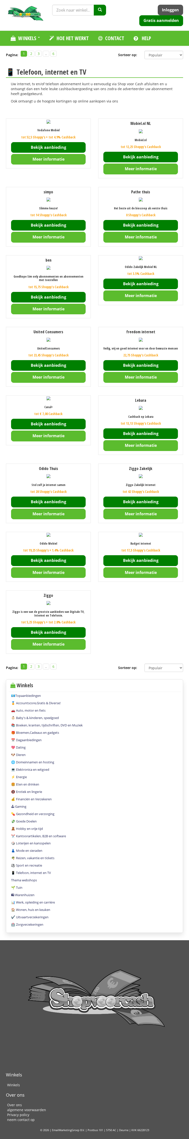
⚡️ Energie (19, 777)
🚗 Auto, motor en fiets (28, 710)
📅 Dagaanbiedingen (26, 740)
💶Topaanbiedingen (26, 695)
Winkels (13, 1085)
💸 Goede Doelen (24, 821)
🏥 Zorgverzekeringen (27, 924)
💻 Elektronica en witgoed (30, 769)
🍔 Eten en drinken (25, 784)
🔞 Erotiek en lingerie (26, 791)
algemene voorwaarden (26, 1109)
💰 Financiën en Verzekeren (31, 799)
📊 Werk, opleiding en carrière (33, 902)
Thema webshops (24, 880)
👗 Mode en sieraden (26, 850)
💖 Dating (18, 747)
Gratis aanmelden (161, 20)
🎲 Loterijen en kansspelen (31, 843)
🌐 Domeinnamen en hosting (32, 762)
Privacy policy (18, 1114)
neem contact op (21, 1119)
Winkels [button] (27, 38)
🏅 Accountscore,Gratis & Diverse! (36, 703)
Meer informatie (48, 159)
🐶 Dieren (18, 755)
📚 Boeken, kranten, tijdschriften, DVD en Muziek (47, 725)
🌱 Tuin (16, 887)
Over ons (14, 1105)
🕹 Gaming (18, 806)
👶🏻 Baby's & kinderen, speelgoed (35, 718)
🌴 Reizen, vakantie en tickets (32, 858)
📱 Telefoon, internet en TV (31, 873)
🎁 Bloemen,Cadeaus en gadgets (35, 732)
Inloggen (170, 10)
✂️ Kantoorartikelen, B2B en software (38, 836)
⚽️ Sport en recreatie (26, 865)
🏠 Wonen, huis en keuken (30, 909)
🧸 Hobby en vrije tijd (27, 828)
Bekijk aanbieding (48, 147)
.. (46, 53)
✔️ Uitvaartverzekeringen (29, 917)
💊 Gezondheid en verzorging (32, 814)
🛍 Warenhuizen (22, 895)
